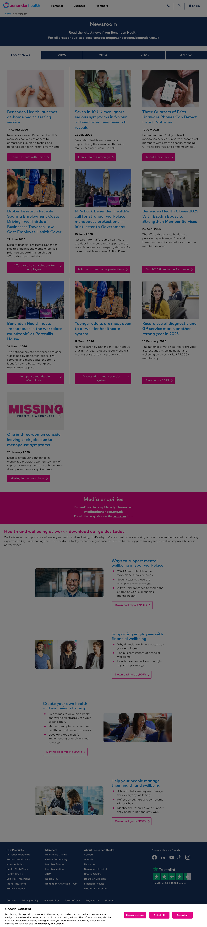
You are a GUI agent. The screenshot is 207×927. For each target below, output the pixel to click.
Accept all (182, 915)
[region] (103, 915)
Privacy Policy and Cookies (49, 923)
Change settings (135, 915)
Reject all (159, 915)
